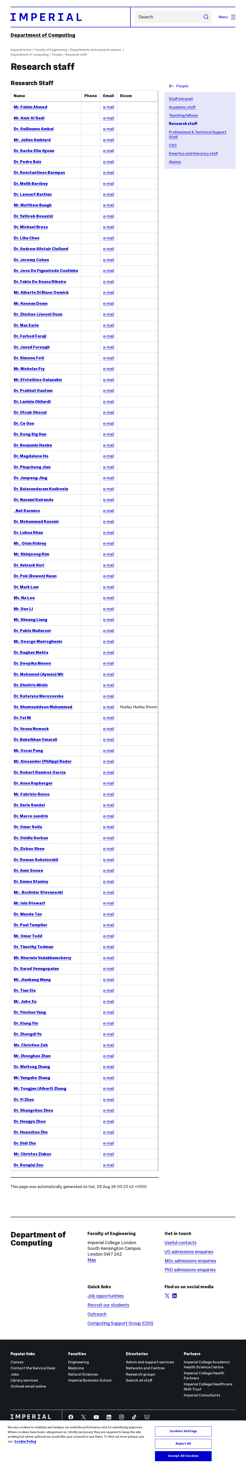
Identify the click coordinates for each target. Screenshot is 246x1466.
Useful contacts (181, 1242)
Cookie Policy (25, 1441)
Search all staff (139, 1380)
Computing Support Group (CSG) (120, 1323)
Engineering (78, 1362)
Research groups (140, 1374)
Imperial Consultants (202, 1395)
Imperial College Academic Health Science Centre (207, 1364)
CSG (173, 145)
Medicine (76, 1368)
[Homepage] (71, 17)
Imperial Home (21, 50)
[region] (123, 1443)
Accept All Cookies (183, 1456)
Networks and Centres (145, 1368)
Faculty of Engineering (51, 50)
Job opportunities (105, 1296)
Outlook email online (28, 1386)
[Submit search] (206, 17)
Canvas (17, 1362)
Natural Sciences (83, 1374)
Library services (24, 1380)
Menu (223, 17)
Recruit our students (108, 1305)
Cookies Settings (183, 1431)
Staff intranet (181, 98)
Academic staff (182, 107)
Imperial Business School (89, 1380)
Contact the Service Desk (33, 1368)
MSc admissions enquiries (190, 1261)
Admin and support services (150, 1362)
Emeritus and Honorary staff (193, 153)
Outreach (96, 1314)
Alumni (175, 162)
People (57, 55)
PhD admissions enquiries (190, 1269)
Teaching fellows (183, 115)
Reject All (183, 1444)
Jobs (15, 1374)
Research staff (76, 55)
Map (91, 1260)
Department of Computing (43, 35)
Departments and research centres (95, 50)
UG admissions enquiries (189, 1251)
